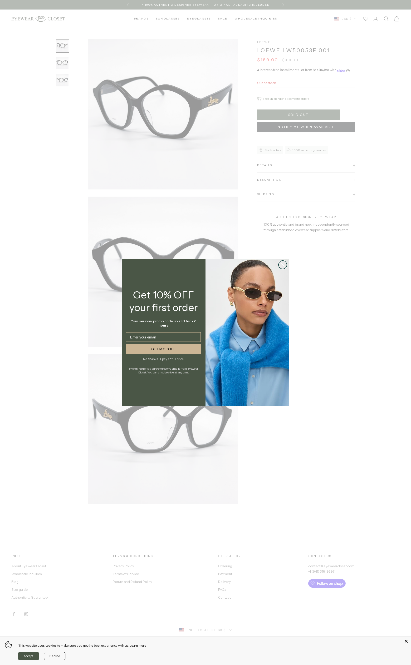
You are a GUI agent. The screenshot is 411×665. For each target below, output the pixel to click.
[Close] (406, 641)
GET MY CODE (163, 349)
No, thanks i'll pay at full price (163, 359)
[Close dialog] (283, 265)
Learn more (138, 645)
